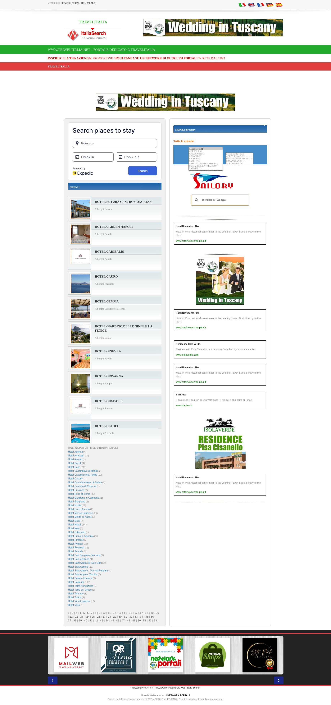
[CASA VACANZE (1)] (239, 161)
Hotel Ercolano (76, 490)
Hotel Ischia (74, 505)
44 (107, 620)
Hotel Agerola (75, 451)
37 (69, 620)
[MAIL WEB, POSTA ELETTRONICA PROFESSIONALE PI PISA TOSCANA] (71, 655)
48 (128, 620)
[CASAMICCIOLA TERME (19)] (206, 166)
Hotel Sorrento (76, 582)
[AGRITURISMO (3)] (239, 156)
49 (133, 620)
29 (114, 616)
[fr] (260, 5)
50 (139, 620)
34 (141, 616)
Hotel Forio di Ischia (79, 493)
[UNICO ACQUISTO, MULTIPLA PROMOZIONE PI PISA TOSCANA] (165, 655)
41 (91, 620)
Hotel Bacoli (74, 463)
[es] (279, 5)
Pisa (143, 687)
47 (123, 620)
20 (157, 612)
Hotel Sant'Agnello (78, 566)
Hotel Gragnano (76, 501)
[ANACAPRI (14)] (206, 154)
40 (85, 620)
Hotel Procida (75, 551)
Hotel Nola (73, 528)
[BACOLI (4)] (206, 159)
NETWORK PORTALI (178, 695)
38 (74, 620)
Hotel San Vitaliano (79, 559)
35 (146, 616)
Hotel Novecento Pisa (187, 226)
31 (125, 616)
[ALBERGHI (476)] (239, 164)
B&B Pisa (181, 394)
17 (141, 612)
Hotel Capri (74, 467)
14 (125, 612)
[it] (242, 5)
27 (104, 616)
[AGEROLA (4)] (206, 151)
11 (109, 612)
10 (104, 612)
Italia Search (193, 687)
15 (130, 612)
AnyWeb (135, 687)
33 (136, 616)
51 (144, 620)
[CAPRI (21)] (206, 161)
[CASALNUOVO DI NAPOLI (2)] (206, 164)
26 (98, 616)
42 (96, 620)
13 (119, 612)
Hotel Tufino (74, 597)
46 (117, 620)
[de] (270, 5)
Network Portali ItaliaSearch (78, 3)
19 (152, 612)
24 (87, 616)
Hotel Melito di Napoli (80, 516)
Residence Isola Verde (188, 344)
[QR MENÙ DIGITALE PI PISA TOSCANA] (118, 655)
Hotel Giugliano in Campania (83, 497)
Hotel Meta (74, 520)
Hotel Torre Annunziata (80, 585)
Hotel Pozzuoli (76, 547)
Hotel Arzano (75, 459)
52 (150, 620)
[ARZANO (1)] (206, 156)
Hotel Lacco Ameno (79, 509)
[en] (251, 5)
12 (114, 612)
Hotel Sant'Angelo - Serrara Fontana (88, 570)
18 (146, 612)
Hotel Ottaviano (76, 532)
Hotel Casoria (75, 478)
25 (93, 616)
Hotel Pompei (75, 543)
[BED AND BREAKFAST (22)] (239, 159)
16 (136, 612)
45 (112, 620)
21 (71, 616)
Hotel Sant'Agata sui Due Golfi (85, 562)
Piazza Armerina (163, 687)
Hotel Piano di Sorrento (81, 536)
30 (120, 616)
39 (80, 620)
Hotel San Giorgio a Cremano (84, 555)
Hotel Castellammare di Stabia (85, 482)
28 (109, 616)
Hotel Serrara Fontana (80, 578)
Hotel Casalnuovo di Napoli (83, 470)
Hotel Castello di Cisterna (82, 486)
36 (152, 616)
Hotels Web (179, 687)
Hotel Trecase (76, 593)
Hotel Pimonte (76, 539)
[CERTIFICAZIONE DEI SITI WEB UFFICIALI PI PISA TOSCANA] (260, 655)
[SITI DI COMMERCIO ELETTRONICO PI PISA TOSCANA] (212, 655)
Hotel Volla (74, 605)
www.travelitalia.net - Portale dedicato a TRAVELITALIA (101, 50)
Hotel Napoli (74, 524)
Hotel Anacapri (76, 455)
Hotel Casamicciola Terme (82, 474)
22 (76, 616)
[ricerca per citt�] (206, 148)
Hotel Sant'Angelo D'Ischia (82, 574)
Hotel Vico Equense (79, 601)
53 (155, 620)
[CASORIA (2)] (206, 168)
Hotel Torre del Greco (80, 589)
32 (130, 616)
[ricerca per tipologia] (239, 154)
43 (101, 620)
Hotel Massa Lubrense (80, 513)
